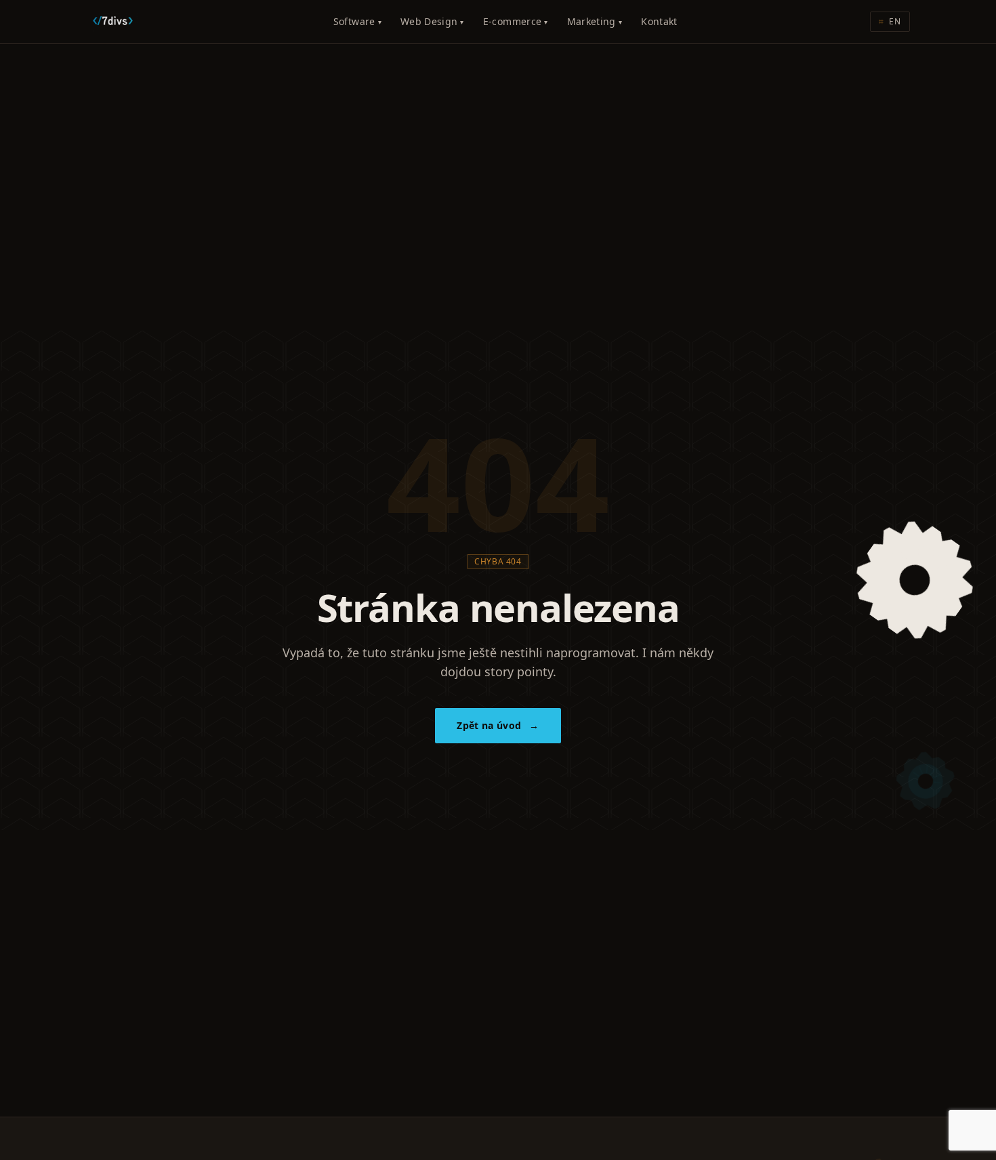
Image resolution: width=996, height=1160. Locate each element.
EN (890, 21)
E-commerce (515, 21)
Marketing (595, 21)
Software (357, 21)
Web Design (432, 21)
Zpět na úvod (498, 725)
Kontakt (659, 21)
